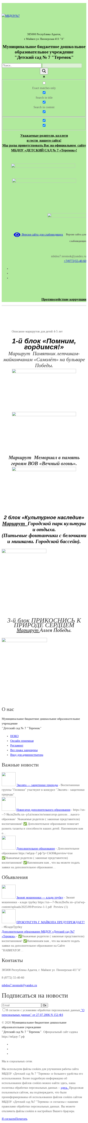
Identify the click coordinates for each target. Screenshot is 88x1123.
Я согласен (8, 1118)
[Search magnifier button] (44, 71)
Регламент (16, 745)
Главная (7, 331)
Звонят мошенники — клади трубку (39, 897)
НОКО (14, 736)
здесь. (65, 1087)
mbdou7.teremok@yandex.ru (19, 985)
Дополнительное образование (35, 848)
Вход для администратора (26, 754)
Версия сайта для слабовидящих (41, 234)
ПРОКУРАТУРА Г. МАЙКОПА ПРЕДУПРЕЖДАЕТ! (50, 922)
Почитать (21, 1118)
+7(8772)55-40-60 (75, 261)
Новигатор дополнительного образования (43, 809)
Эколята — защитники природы (37, 785)
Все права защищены (24, 750)
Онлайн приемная (22, 740)
